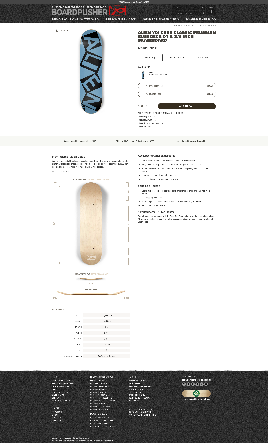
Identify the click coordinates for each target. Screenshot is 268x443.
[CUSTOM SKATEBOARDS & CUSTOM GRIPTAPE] (89, 15)
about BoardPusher (61, 401)
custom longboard (98, 395)
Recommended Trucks (72, 356)
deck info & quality (60, 386)
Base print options (98, 384)
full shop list (135, 392)
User (55, 408)
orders (184, 8)
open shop (56, 421)
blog (201, 19)
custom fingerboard (99, 409)
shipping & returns (60, 392)
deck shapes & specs (61, 381)
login (201, 8)
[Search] (202, 13)
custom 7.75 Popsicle (99, 392)
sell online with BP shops (140, 409)
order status (58, 395)
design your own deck (138, 389)
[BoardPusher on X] (193, 384)
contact (56, 398)
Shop (180, 25)
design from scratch (99, 418)
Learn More (143, 222)
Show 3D (63, 30)
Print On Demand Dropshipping (142, 415)
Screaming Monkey (148, 48)
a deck (121, 19)
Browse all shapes (98, 381)
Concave (78, 321)
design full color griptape (102, 426)
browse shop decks (137, 381)
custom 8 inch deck (99, 389)
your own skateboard (75, 19)
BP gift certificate (137, 395)
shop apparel (135, 384)
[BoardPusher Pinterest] (202, 384)
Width (79, 333)
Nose (79, 345)
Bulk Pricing (134, 401)
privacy (93, 440)
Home (176, 25)
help (176, 8)
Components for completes (141, 398)
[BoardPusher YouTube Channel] (206, 384)
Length (78, 327)
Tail (80, 350)
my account (57, 412)
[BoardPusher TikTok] (197, 384)
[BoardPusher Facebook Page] (188, 384)
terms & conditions (85, 440)
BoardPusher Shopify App (140, 412)
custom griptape (97, 404)
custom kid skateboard (100, 406)
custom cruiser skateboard (102, 401)
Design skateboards (101, 377)
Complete (203, 57)
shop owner (57, 418)
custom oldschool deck (101, 398)
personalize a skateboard (101, 421)
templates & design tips (62, 384)
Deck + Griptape (176, 57)
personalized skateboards (140, 386)
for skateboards (161, 19)
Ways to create (99, 414)
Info (55, 377)
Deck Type (77, 315)
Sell (132, 405)
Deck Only (150, 57)
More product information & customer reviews (158, 179)
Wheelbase (77, 339)
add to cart (187, 106)
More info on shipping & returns (151, 205)
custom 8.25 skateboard (101, 386)
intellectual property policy (105, 440)
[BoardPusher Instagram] (184, 384)
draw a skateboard (98, 423)
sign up (193, 8)
